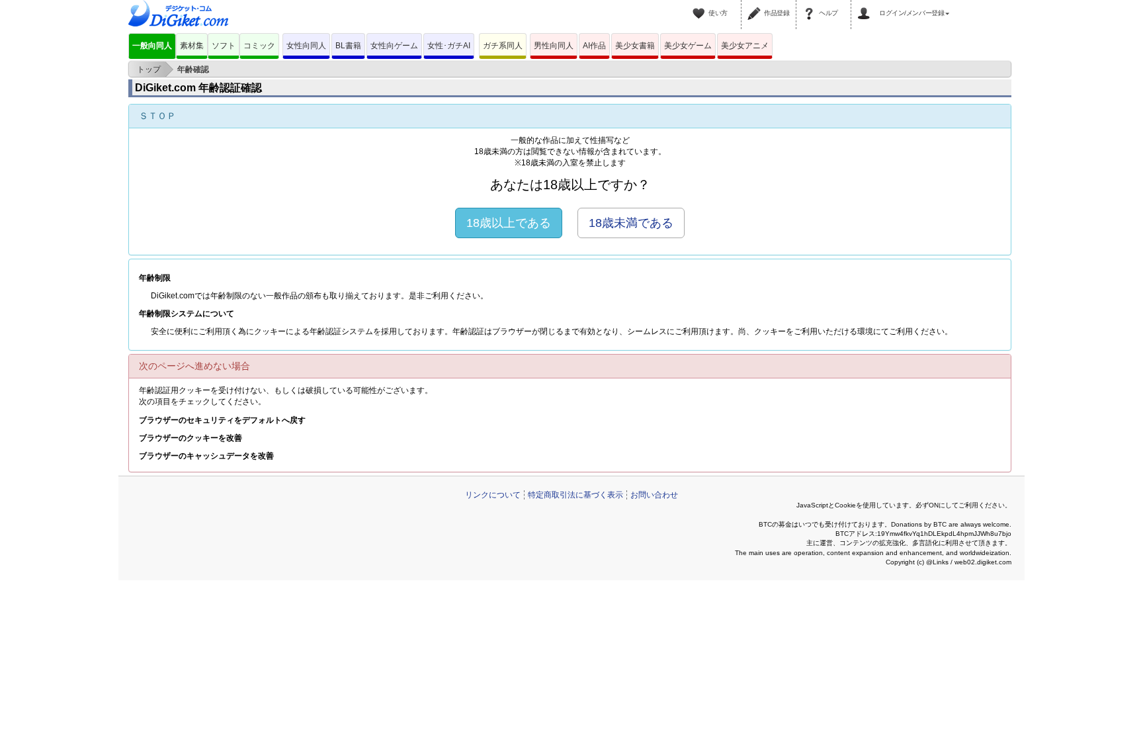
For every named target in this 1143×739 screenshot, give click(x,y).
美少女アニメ (745, 45)
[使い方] (700, 5)
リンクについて (493, 495)
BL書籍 (348, 45)
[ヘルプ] (811, 5)
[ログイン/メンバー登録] (865, 5)
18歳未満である (631, 223)
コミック (259, 45)
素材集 (192, 45)
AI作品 (594, 45)
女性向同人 (306, 45)
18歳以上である (508, 223)
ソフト (223, 45)
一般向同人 (152, 45)
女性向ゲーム (394, 45)
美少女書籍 (635, 45)
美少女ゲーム (688, 45)
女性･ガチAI (448, 45)
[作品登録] (756, 5)
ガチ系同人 (503, 45)
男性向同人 (553, 45)
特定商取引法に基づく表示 (575, 495)
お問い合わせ (654, 495)
